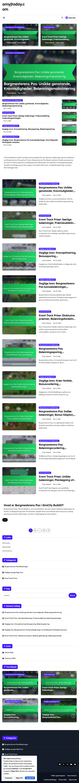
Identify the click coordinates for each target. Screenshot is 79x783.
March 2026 (9, 652)
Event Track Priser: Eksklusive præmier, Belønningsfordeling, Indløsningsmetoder (57, 319)
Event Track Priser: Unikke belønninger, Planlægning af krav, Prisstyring (56, 480)
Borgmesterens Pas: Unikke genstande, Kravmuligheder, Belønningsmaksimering (16, 39)
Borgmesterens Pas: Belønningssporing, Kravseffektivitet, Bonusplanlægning (51, 353)
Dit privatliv (63, 780)
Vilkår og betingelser (58, 776)
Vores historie (7, 551)
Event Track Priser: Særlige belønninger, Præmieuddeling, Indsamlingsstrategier (55, 39)
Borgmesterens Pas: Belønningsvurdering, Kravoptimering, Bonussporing (57, 448)
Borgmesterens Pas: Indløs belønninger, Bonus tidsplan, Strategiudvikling (56, 415)
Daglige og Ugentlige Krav (10, 126)
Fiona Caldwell (11, 43)
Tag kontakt (6, 547)
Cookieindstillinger (50, 780)
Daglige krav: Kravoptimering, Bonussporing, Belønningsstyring (28, 129)
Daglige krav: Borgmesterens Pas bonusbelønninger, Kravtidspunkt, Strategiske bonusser (30, 141)
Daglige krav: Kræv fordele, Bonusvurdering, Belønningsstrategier (55, 384)
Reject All (19, 778)
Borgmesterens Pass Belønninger (15, 27)
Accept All (30, 778)
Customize (8, 778)
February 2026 (10, 658)
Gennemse (6, 543)
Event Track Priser (49, 27)
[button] (75, 74)
